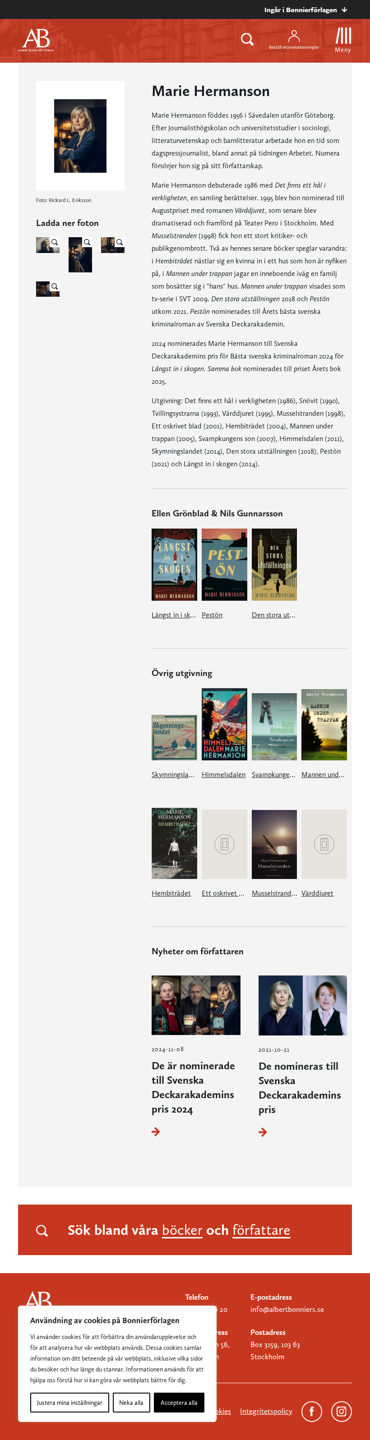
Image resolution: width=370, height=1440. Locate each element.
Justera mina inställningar (69, 1402)
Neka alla (131, 1402)
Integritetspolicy (266, 1411)
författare (261, 1229)
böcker (182, 1229)
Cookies (218, 1411)
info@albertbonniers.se (287, 1309)
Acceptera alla (179, 1402)
